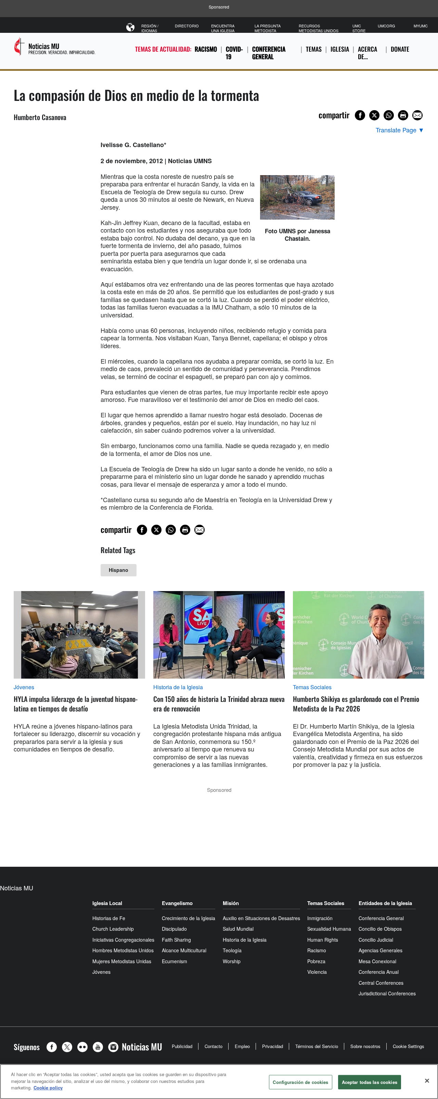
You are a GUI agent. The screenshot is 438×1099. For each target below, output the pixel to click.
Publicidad (182, 1046)
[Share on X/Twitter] (374, 115)
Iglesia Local (107, 903)
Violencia (317, 971)
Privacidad (272, 1046)
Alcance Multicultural (184, 950)
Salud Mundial (238, 928)
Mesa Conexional (377, 961)
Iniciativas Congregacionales (123, 939)
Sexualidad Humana (329, 928)
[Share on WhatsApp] (389, 115)
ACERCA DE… (367, 52)
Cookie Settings (408, 1046)
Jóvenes (24, 687)
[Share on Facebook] (360, 115)
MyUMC (421, 25)
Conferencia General (268, 52)
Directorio (187, 25)
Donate (400, 48)
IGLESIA (340, 48)
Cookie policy (48, 1087)
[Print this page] (403, 115)
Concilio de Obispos (380, 928)
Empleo (242, 1046)
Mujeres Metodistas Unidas (121, 961)
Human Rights (322, 939)
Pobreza (316, 961)
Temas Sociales (312, 687)
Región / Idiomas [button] (149, 28)
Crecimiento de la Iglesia (188, 918)
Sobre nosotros (365, 1046)
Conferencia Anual (379, 971)
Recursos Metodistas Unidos (318, 28)
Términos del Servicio (316, 1046)
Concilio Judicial (376, 939)
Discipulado (174, 928)
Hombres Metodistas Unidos (123, 950)
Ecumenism (174, 961)
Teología (232, 950)
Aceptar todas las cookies (369, 1082)
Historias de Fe (108, 918)
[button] (53, 1047)
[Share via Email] (417, 115)
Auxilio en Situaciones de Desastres (261, 918)
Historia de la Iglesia (178, 687)
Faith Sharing (176, 939)
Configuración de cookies (300, 1082)
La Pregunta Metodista (268, 28)
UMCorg (386, 25)
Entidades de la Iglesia (385, 903)
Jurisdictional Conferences (387, 993)
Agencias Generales (380, 950)
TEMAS (314, 48)
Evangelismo (177, 903)
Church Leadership (113, 928)
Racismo (206, 48)
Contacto (213, 1046)
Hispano (118, 569)
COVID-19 (234, 52)
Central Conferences (381, 982)
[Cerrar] (427, 1080)
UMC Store (358, 28)
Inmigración (320, 918)
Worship (232, 961)
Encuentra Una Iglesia (222, 28)
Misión (231, 903)
